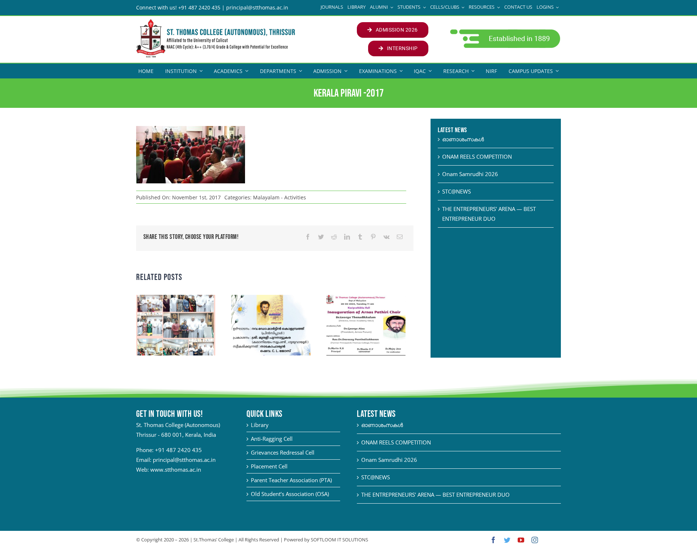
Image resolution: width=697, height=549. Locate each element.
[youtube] (521, 540)
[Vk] (386, 237)
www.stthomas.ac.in (175, 469)
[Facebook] (307, 237)
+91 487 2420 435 (178, 450)
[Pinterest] (373, 237)
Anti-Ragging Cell (272, 438)
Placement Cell (269, 466)
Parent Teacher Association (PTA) (291, 480)
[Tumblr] (360, 237)
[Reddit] (334, 237)
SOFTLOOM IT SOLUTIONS (339, 539)
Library (260, 424)
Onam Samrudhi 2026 (470, 174)
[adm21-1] (504, 31)
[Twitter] (320, 237)
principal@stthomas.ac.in (184, 459)
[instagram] (534, 540)
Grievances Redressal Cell (282, 452)
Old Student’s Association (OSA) (290, 493)
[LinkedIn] (347, 237)
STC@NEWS (456, 191)
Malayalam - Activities (279, 197)
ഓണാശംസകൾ (463, 139)
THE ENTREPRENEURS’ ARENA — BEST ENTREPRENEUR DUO (435, 494)
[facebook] (493, 540)
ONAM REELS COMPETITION (477, 156)
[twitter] (507, 540)
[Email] (399, 237)
